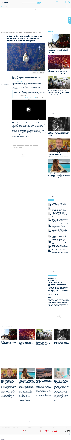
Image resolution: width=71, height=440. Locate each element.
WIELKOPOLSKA (15, 147)
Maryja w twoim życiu (53, 280)
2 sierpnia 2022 (39, 97)
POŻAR (31, 145)
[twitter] (70, 20)
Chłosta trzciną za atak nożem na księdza (58, 302)
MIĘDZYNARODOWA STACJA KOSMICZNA (23, 145)
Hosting (65, 427)
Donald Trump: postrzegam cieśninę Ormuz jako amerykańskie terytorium (58, 304)
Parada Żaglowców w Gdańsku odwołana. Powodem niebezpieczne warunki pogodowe (58, 299)
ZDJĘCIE (20, 147)
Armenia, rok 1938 (52, 278)
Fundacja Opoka (5, 427)
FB (13, 81)
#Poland (42, 91)
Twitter (15, 81)
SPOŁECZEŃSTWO (35, 145)
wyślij (21, 81)
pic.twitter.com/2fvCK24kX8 (20, 95)
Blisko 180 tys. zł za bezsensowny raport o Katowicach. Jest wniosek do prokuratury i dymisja (58, 296)
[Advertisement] (35, 17)
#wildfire (25, 91)
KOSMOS (14, 145)
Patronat (53, 427)
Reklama (41, 427)
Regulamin (29, 427)
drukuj (18, 81)
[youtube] (70, 22)
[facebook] (70, 18)
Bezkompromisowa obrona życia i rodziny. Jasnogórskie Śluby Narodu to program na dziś (58, 292)
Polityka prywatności (18, 427)
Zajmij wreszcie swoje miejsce (55, 282)
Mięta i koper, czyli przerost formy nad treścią (57, 285)
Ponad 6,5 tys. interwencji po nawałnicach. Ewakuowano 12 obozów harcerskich (58, 288)
